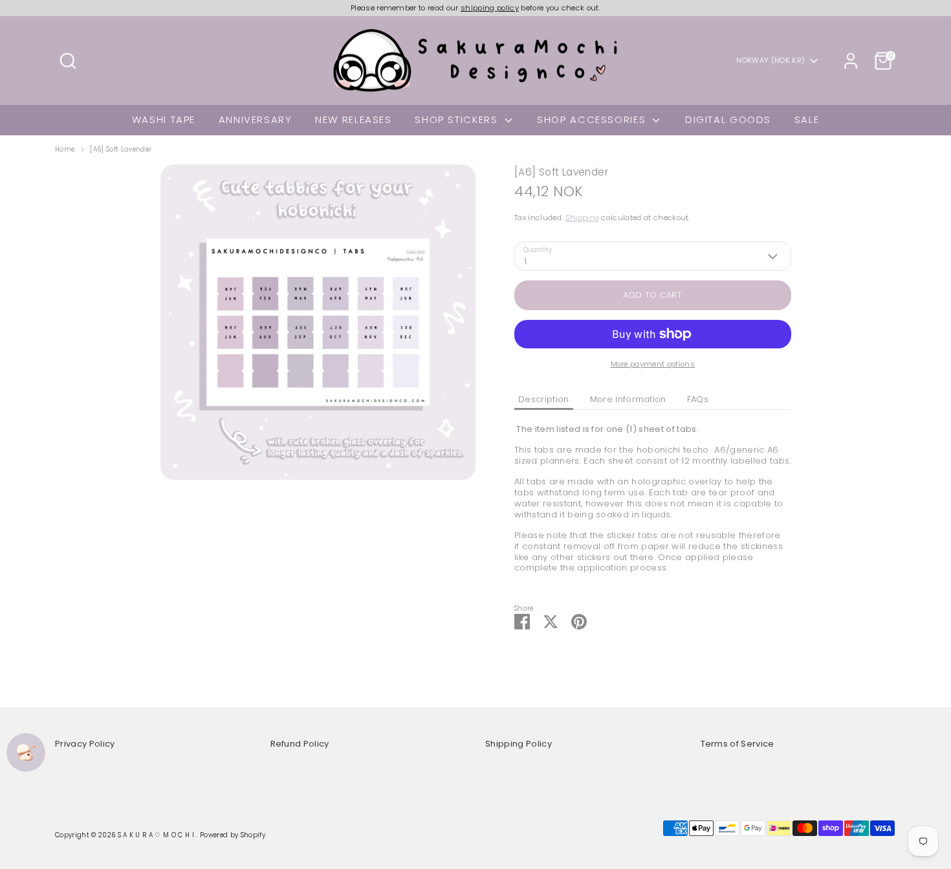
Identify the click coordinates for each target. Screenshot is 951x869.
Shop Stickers (458, 119)
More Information (628, 399)
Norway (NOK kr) (770, 60)
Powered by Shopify (232, 835)
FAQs (697, 399)
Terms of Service (737, 744)
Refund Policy (299, 744)
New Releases (353, 119)
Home (64, 149)
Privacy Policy (85, 744)
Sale (807, 119)
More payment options (653, 364)
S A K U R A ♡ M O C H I (157, 835)
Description (543, 399)
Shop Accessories (593, 119)
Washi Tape (163, 119)
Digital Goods (728, 119)
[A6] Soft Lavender (120, 149)
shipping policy (490, 8)
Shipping (582, 217)
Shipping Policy (518, 744)
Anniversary (255, 119)
